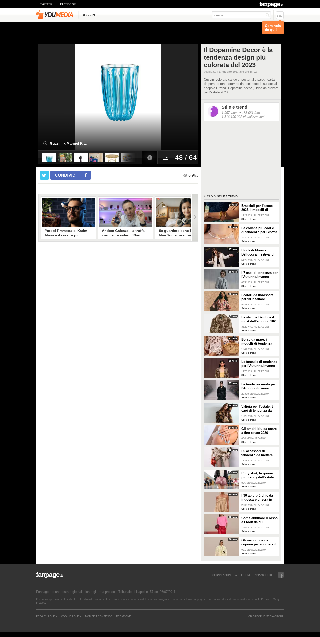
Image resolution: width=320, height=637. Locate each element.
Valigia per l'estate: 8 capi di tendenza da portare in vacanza (258, 409)
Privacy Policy (47, 616)
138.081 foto (251, 113)
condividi (66, 175)
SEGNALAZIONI (222, 575)
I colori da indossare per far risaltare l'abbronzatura (258, 297)
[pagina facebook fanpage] (281, 575)
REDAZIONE (123, 616)
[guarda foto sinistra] (54, 97)
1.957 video (230, 113)
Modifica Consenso (98, 616)
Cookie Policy (71, 616)
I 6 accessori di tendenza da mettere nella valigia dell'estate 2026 (259, 453)
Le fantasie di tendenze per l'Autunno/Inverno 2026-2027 (259, 364)
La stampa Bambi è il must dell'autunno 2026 (260, 319)
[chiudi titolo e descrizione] (46, 143)
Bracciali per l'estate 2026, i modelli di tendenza (257, 208)
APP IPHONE (243, 575)
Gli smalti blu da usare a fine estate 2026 (259, 431)
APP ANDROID (263, 575)
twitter (46, 4)
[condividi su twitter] (44, 175)
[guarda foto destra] (134, 97)
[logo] (272, 4)
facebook (68, 4)
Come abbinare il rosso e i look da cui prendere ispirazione (260, 520)
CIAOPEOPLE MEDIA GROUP (266, 616)
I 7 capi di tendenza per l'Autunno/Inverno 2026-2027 (260, 275)
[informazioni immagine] (150, 157)
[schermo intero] (165, 157)
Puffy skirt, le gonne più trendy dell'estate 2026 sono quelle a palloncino (258, 475)
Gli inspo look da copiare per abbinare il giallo (259, 542)
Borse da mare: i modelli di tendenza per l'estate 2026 (257, 342)
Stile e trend (235, 107)
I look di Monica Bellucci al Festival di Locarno (258, 252)
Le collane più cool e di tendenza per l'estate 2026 (259, 230)
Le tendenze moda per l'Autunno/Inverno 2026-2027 (259, 386)
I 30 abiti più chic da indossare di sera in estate (257, 498)
